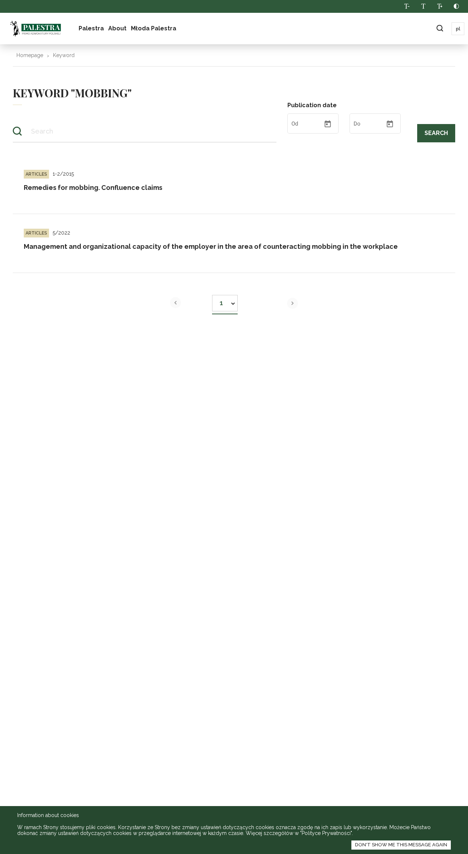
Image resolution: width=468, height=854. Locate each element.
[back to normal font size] (423, 6)
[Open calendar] (328, 124)
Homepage (29, 55)
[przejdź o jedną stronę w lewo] (175, 302)
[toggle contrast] (456, 6)
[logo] (35, 28)
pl (458, 28)
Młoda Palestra (153, 28)
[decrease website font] (406, 6)
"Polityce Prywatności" (326, 833)
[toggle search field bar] (439, 28)
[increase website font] (439, 6)
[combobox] (224, 301)
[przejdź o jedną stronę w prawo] (292, 303)
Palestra (91, 28)
